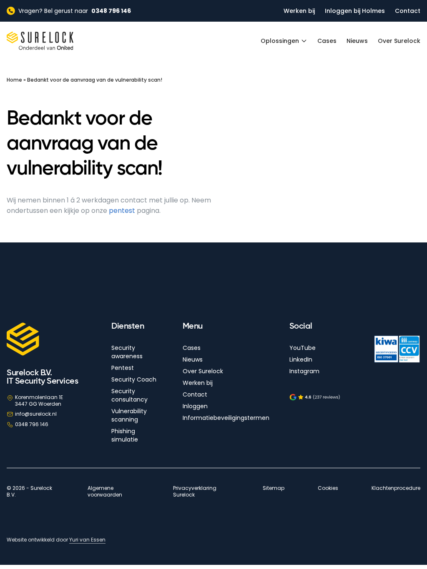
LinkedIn (300, 359)
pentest (122, 210)
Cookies (328, 488)
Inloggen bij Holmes (355, 11)
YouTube (302, 348)
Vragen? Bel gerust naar (74, 11)
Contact (407, 11)
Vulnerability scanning (129, 415)
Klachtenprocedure (396, 488)
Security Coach (133, 379)
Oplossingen (280, 41)
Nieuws (357, 41)
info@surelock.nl (36, 413)
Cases (327, 41)
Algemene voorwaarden (105, 491)
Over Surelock (399, 41)
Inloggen (195, 406)
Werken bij (299, 11)
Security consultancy (129, 395)
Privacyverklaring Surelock (194, 491)
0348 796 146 (31, 424)
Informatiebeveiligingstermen (226, 418)
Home (14, 79)
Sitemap (273, 488)
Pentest (122, 368)
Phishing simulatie (124, 435)
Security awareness (127, 352)
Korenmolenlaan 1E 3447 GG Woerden (39, 400)
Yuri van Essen (87, 539)
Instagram (304, 371)
